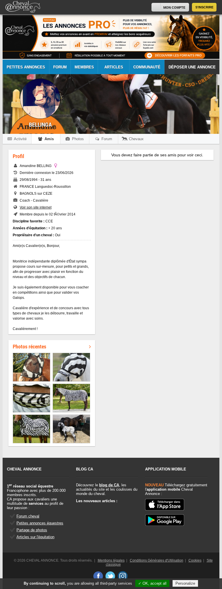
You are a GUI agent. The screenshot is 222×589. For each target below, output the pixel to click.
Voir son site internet (35, 207)
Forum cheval (27, 516)
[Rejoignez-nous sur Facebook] (98, 576)
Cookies (194, 560)
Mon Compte (174, 7)
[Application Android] (164, 520)
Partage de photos (31, 530)
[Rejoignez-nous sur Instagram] (123, 576)
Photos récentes (29, 346)
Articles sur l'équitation (35, 537)
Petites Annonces (26, 67)
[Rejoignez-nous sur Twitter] (110, 576)
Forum (60, 67)
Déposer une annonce (192, 67)
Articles (113, 67)
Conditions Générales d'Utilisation (156, 560)
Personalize (185, 583)
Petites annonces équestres (39, 523)
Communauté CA (146, 69)
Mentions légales (111, 560)
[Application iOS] (164, 505)
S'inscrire (204, 7)
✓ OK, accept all (152, 583)
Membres (84, 67)
